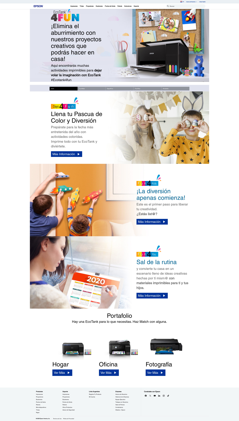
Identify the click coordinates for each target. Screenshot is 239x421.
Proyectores (39, 397)
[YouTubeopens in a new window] (154, 395)
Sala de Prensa (120, 404)
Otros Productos (67, 407)
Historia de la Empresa (122, 397)
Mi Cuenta (92, 397)
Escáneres (39, 399)
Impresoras (39, 394)
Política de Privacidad (68, 418)
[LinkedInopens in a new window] (159, 395)
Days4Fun (110, 88)
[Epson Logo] (38, 6)
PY (183, 1)
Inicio (52, 88)
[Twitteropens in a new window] (150, 395)
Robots (38, 404)
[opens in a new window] (168, 395)
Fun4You (137, 88)
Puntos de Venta (41, 402)
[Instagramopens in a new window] (163, 395)
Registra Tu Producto (95, 394)
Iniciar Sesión (202, 1)
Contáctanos (119, 407)
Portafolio (166, 88)
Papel (37, 412)
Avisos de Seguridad (69, 410)
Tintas (38, 410)
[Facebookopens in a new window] (145, 395)
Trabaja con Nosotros (121, 402)
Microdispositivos (41, 407)
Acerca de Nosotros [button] (190, 1)
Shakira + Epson (120, 410)
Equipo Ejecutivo (120, 399)
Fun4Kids (82, 88)
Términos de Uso (57, 418)
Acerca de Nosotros (121, 394)
